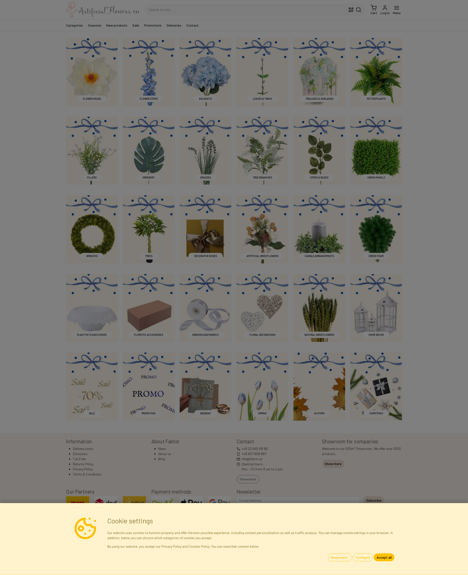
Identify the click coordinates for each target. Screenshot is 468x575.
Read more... (340, 557)
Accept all (384, 557)
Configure (363, 557)
